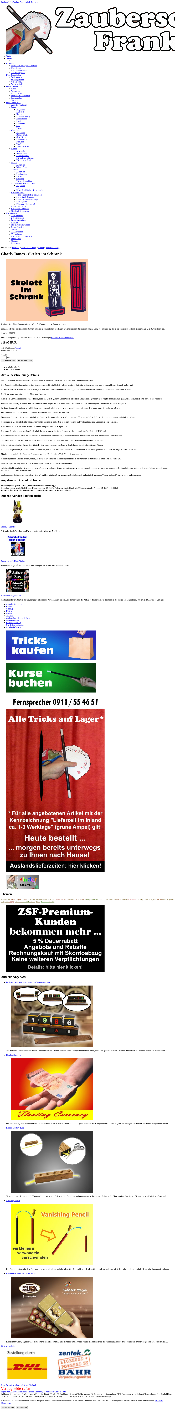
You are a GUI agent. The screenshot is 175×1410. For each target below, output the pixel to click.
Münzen (125, 899)
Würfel (38, 902)
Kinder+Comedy (52, 248)
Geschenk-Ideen (12, 620)
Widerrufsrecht (21, 1392)
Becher (3, 899)
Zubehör (9, 616)
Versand (18, 348)
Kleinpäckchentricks (92, 899)
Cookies (57, 1392)
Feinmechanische (45, 899)
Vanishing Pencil (13, 1200)
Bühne (41, 248)
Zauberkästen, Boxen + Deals (18, 618)
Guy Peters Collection (15, 625)
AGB (12, 1392)
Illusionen (59, 899)
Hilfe (64, 1392)
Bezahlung (39, 1392)
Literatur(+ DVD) (13, 623)
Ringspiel (170, 899)
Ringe (164, 899)
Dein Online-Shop (28, 248)
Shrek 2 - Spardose (8, 527)
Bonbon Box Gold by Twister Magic (21, 1273)
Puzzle (159, 899)
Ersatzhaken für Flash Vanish (13, 561)
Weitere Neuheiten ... (9, 1346)
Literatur (102, 899)
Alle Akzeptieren (8, 1408)
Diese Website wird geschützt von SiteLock (18, 1385)
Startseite (15, 248)
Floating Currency (13, 1055)
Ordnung (140, 899)
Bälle (8, 899)
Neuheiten (132, 899)
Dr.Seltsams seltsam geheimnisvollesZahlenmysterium (28, 982)
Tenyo (11, 902)
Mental (9, 613)
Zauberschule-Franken (10, 2)
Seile (2, 902)
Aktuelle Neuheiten (14, 604)
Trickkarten (19, 902)
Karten (9, 611)
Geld (53, 899)
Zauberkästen (45, 902)
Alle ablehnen (22, 1408)
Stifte (7, 902)
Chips (18, 899)
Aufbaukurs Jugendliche (11, 595)
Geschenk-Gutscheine (15, 627)
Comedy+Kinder (33, 899)
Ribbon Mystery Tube (15, 1128)
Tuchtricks (26, 902)
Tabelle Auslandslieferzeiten (62, 337)
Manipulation (111, 899)
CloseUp (9, 609)
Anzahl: (4, 355)
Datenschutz (49, 1392)
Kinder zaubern (80, 899)
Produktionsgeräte (150, 899)
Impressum (5, 1392)
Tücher (32, 902)
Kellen (71, 899)
